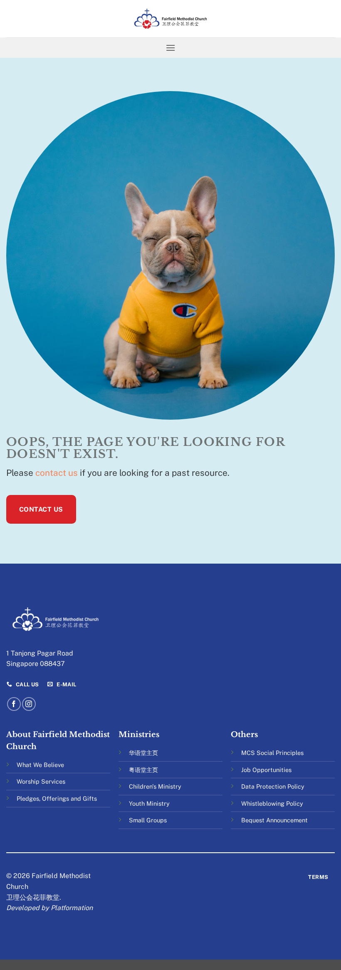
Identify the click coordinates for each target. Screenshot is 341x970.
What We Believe (40, 764)
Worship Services (41, 781)
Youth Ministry (149, 803)
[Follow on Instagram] (29, 704)
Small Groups (148, 820)
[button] (170, 47)
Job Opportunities (266, 769)
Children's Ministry (155, 786)
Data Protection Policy (272, 786)
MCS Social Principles (272, 752)
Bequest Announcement (274, 820)
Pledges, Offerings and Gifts (57, 798)
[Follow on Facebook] (14, 704)
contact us (56, 473)
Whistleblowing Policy (272, 803)
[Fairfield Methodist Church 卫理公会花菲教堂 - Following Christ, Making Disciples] (170, 18)
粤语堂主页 (143, 769)
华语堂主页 (143, 752)
